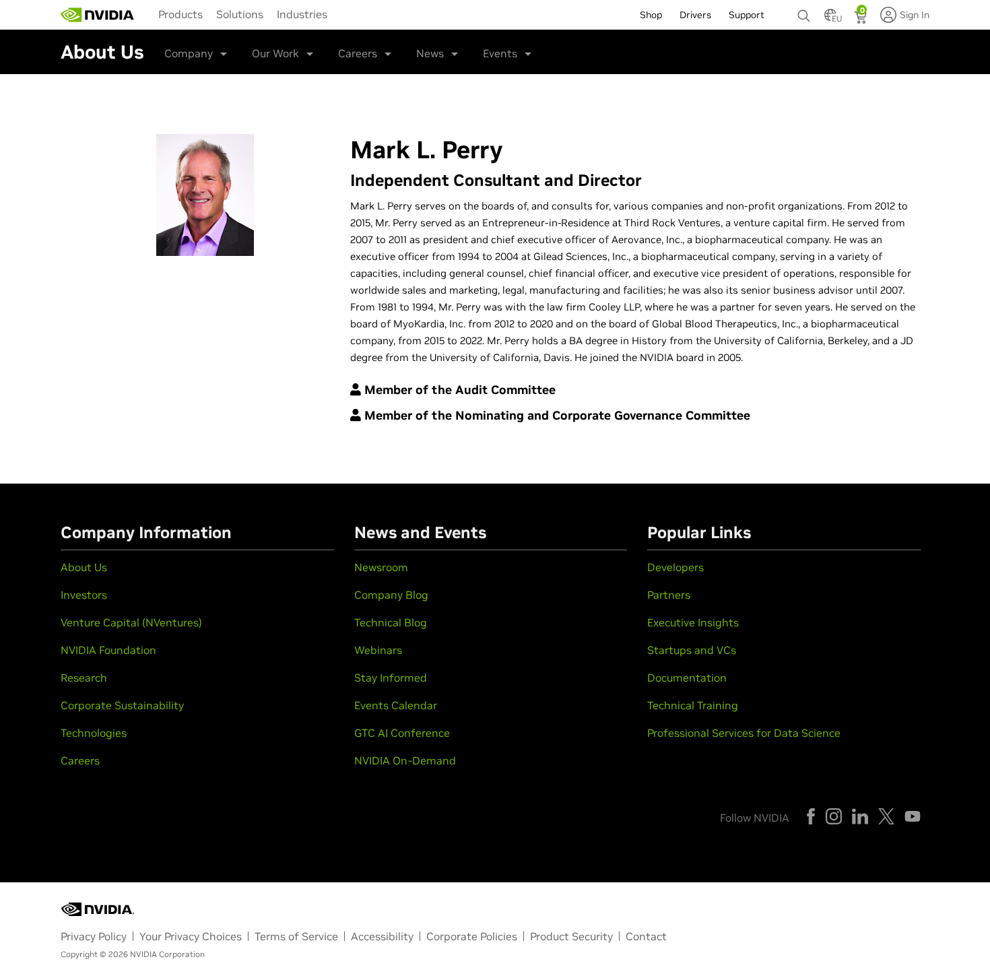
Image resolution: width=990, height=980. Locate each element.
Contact (646, 936)
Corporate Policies (471, 936)
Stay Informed (390, 677)
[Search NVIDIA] (804, 12)
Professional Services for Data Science (743, 733)
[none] (804, 9)
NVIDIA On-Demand (405, 760)
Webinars (378, 650)
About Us (84, 567)
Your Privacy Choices (190, 936)
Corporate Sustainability (122, 705)
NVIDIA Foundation (108, 650)
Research (84, 677)
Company (188, 53)
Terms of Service (296, 936)
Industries (302, 14)
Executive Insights (693, 622)
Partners (668, 594)
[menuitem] (180, 13)
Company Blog (391, 594)
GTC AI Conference (402, 733)
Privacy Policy (94, 936)
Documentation (687, 677)
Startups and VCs (691, 650)
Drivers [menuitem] (695, 15)
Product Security (571, 936)
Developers (675, 567)
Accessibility (382, 936)
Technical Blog (390, 622)
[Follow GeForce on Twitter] (886, 816)
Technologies (94, 733)
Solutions (239, 14)
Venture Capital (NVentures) (131, 622)
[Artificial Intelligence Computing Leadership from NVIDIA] (98, 15)
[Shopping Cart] (861, 18)
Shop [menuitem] (651, 15)
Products (180, 14)
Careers (357, 53)
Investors (84, 594)
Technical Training (692, 705)
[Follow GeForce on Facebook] (811, 816)
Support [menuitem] (746, 15)
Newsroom (381, 567)
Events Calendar (395, 705)
